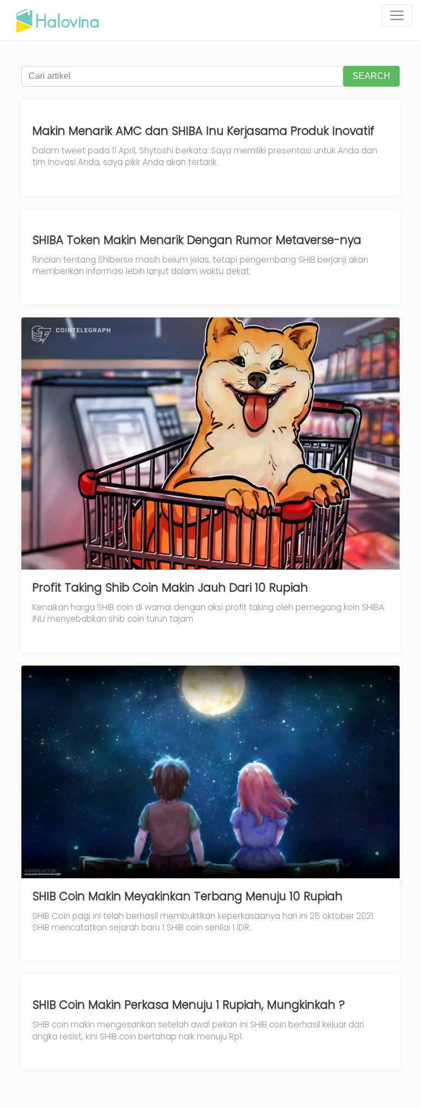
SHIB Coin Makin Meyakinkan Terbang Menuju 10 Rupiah (187, 896)
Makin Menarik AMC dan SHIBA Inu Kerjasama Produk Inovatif (203, 131)
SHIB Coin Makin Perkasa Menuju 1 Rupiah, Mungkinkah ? (188, 1005)
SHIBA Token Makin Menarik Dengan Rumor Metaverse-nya (196, 240)
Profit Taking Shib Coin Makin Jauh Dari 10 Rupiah (170, 587)
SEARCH (371, 76)
